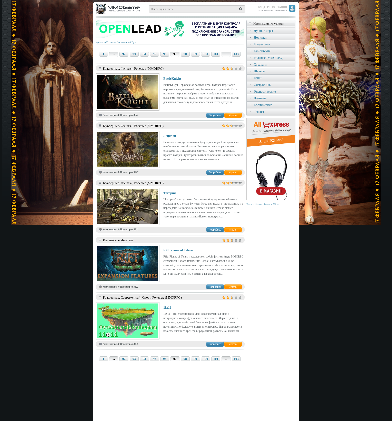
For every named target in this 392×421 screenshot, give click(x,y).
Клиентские (262, 51)
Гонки (258, 78)
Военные (260, 98)
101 (215, 54)
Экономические (265, 91)
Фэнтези (260, 111)
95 (154, 54)
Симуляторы (262, 84)
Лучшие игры (263, 30)
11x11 (167, 307)
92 (124, 54)
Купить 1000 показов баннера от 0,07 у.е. (116, 42)
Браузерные (262, 44)
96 (164, 54)
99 (195, 54)
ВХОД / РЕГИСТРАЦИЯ (272, 7)
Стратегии (261, 64)
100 (205, 54)
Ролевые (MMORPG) (268, 57)
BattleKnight (172, 78)
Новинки (260, 37)
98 (185, 54)
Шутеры (259, 71)
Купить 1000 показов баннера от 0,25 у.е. (262, 204)
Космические (263, 105)
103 (236, 54)
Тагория (169, 193)
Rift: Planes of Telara (178, 250)
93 (134, 54)
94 (144, 54)
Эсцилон (169, 136)
